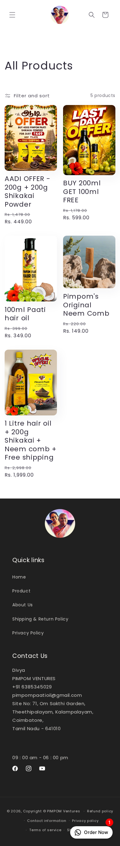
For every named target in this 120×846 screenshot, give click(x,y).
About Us (22, 605)
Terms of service (45, 829)
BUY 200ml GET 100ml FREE (82, 191)
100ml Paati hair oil (25, 313)
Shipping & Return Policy (40, 619)
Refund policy (100, 811)
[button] (12, 15)
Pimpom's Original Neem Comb (86, 305)
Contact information (46, 820)
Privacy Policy (28, 633)
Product (21, 591)
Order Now (97, 830)
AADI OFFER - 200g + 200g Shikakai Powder (27, 191)
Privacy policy (85, 820)
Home (19, 577)
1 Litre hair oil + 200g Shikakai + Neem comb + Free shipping (31, 440)
